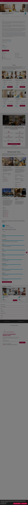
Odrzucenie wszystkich (24, 503)
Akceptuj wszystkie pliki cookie (17, 503)
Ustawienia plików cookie (3, 503)
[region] (14, 502)
